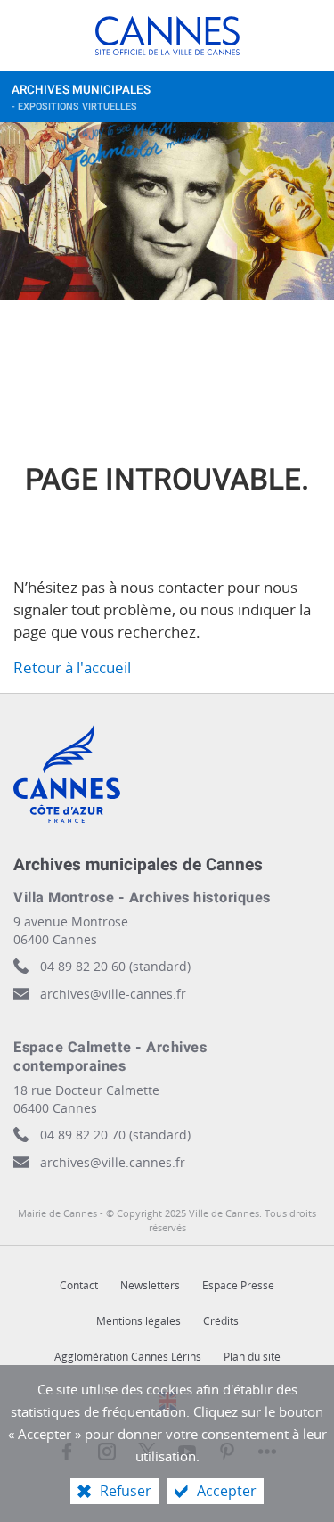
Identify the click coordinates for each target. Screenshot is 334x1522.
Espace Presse (238, 1285)
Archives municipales (81, 97)
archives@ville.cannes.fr (112, 1162)
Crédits (221, 1321)
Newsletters (150, 1285)
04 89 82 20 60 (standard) (115, 966)
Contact (79, 1285)
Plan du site (252, 1356)
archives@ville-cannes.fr (113, 993)
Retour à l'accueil (72, 667)
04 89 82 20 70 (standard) (115, 1134)
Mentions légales (138, 1321)
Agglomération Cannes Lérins (127, 1356)
